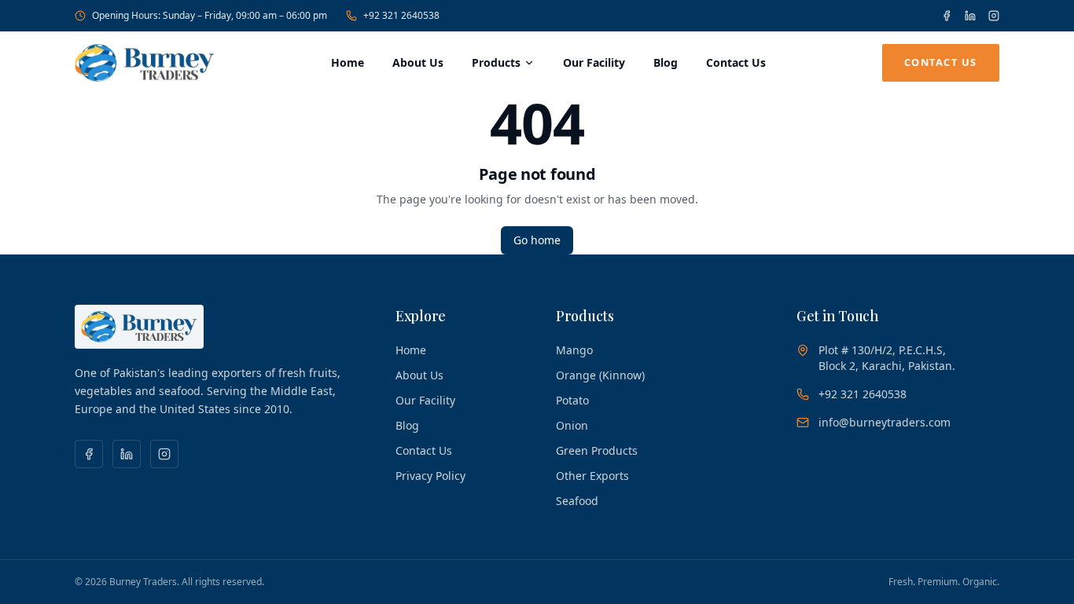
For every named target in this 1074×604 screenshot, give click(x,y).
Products (496, 62)
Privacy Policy (430, 475)
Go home (537, 239)
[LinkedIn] (970, 15)
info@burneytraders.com (884, 422)
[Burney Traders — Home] (145, 63)
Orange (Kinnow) (600, 375)
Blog (665, 62)
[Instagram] (993, 15)
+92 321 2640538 (401, 15)
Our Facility (594, 62)
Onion (572, 425)
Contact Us (736, 62)
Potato (572, 400)
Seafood (577, 500)
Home (347, 62)
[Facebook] (946, 15)
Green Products (597, 450)
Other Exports (592, 475)
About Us (417, 62)
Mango (574, 349)
